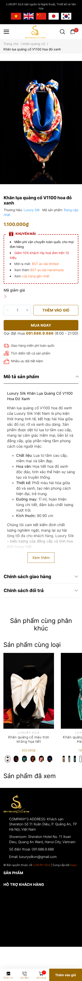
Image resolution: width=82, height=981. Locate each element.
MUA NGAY (41, 325)
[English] (28, 16)
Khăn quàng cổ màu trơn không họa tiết (28, 739)
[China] (41, 16)
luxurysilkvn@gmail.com (38, 857)
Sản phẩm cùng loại (32, 644)
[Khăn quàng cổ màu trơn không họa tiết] (28, 691)
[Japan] (54, 16)
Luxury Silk (32, 210)
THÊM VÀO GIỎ (55, 310)
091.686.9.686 (40, 333)
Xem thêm (41, 557)
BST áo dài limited (45, 264)
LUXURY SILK (41, 865)
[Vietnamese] (16, 16)
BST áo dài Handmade (47, 270)
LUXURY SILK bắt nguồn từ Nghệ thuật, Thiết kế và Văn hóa (41, 6)
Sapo (73, 865)
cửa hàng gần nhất (35, 276)
